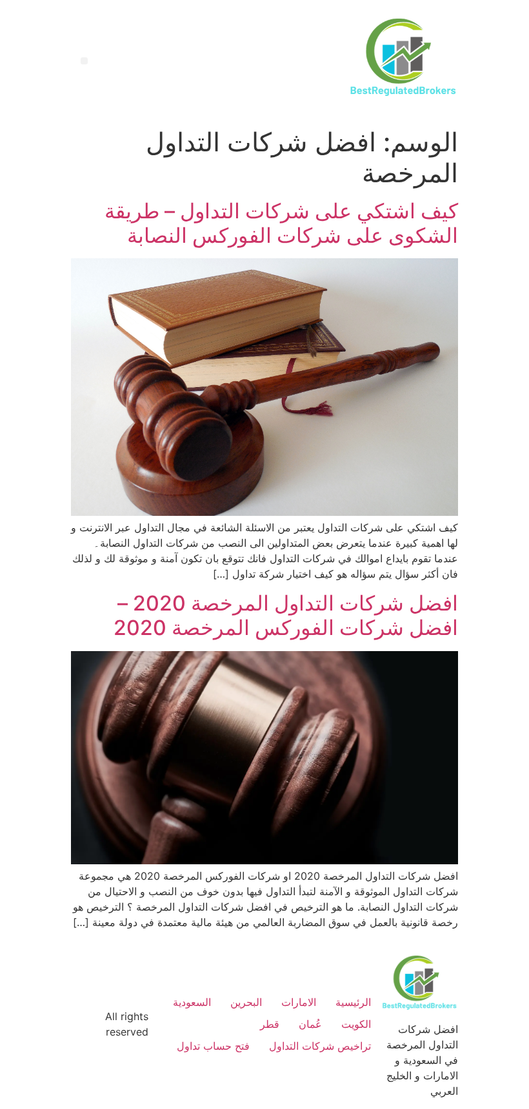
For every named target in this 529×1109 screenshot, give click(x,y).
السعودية (192, 1002)
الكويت (356, 1024)
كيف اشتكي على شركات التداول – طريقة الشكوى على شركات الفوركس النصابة (281, 223)
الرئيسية (353, 1002)
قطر (269, 1024)
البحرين (246, 1002)
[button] (84, 60)
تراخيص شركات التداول (320, 1045)
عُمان (310, 1024)
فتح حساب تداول (213, 1045)
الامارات (298, 1002)
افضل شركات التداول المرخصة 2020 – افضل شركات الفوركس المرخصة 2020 (286, 615)
